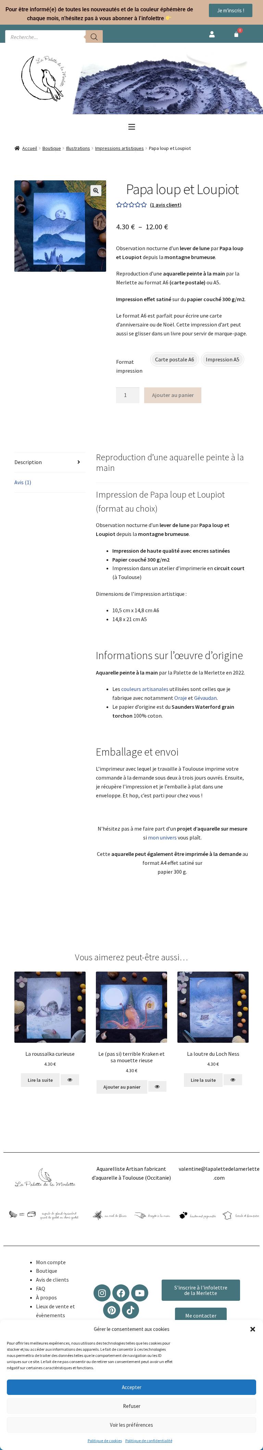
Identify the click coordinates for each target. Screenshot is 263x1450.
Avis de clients (52, 1279)
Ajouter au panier (173, 395)
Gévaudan (205, 697)
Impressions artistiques (119, 148)
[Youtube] (139, 1292)
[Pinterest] (111, 1310)
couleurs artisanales (144, 688)
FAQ (40, 1288)
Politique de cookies (105, 1440)
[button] (252, 1329)
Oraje (180, 697)
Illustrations (78, 148)
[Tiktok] (130, 1310)
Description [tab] (28, 462)
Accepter (131, 1387)
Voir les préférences (131, 1425)
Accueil (29, 148)
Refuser (131, 1406)
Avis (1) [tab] (22, 482)
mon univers (162, 837)
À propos (46, 1297)
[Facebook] (120, 1292)
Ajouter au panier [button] (121, 1087)
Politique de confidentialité (148, 1440)
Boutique (51, 148)
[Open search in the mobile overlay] (54, 37)
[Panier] (236, 34)
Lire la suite (40, 1080)
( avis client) (165, 204)
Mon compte (51, 1262)
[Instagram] (102, 1292)
